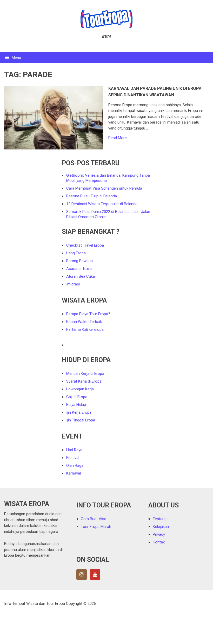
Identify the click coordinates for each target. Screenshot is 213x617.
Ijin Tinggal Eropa (80, 420)
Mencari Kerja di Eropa (85, 373)
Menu (16, 57)
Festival (72, 457)
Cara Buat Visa (93, 518)
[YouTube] (95, 574)
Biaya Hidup (76, 404)
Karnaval (73, 473)
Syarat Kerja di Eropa (84, 381)
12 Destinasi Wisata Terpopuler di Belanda (101, 204)
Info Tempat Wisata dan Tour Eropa (34, 603)
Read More (117, 138)
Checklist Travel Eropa (85, 245)
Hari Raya (74, 450)
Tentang (160, 518)
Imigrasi (73, 284)
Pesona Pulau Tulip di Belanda (91, 196)
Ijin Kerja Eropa (78, 412)
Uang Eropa (76, 253)
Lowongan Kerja (80, 389)
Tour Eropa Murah (96, 526)
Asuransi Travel (79, 268)
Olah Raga (74, 465)
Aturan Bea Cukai (81, 276)
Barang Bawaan (79, 261)
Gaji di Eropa (76, 396)
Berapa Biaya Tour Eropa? (88, 314)
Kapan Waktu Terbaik (84, 321)
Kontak (159, 542)
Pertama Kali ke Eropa (85, 329)
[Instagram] (81, 574)
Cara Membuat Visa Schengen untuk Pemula (104, 188)
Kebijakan (161, 526)
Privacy (159, 534)
